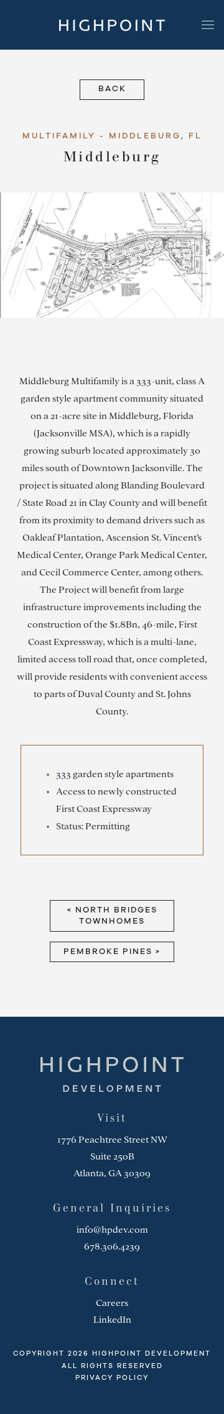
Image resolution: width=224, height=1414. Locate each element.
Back (112, 89)
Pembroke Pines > (112, 952)
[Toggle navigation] (208, 25)
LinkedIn (112, 1320)
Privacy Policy (112, 1377)
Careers (112, 1303)
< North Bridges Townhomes (112, 915)
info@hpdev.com (112, 1230)
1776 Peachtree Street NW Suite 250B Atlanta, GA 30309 (112, 1156)
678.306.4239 (112, 1246)
